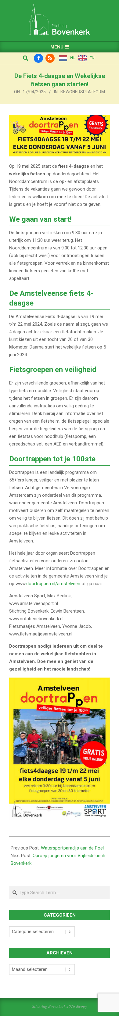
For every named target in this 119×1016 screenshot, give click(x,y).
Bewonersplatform (82, 91)
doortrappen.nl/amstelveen (53, 583)
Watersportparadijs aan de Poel (72, 848)
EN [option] (92, 57)
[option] (86, 58)
